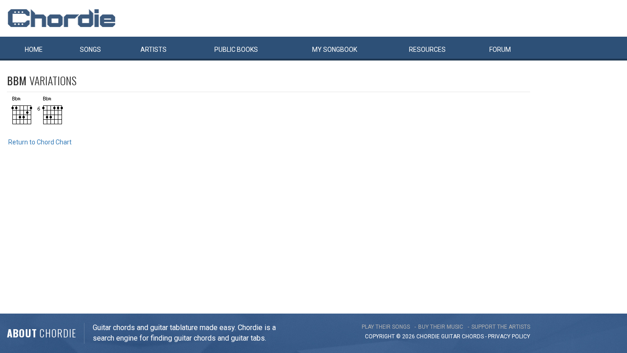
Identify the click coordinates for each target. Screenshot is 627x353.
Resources (427, 49)
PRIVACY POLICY (509, 336)
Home (34, 49)
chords (473, 336)
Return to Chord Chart (40, 142)
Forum (500, 49)
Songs (90, 49)
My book (334, 49)
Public (236, 49)
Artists (153, 49)
